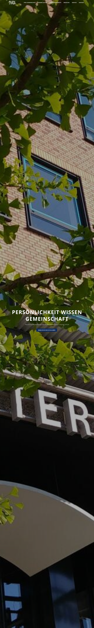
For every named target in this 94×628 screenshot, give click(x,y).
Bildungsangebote (55, 2)
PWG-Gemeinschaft (30, 2)
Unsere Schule (42, 2)
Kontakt (81, 2)
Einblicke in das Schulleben (46, 330)
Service (74, 2)
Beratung (67, 2)
